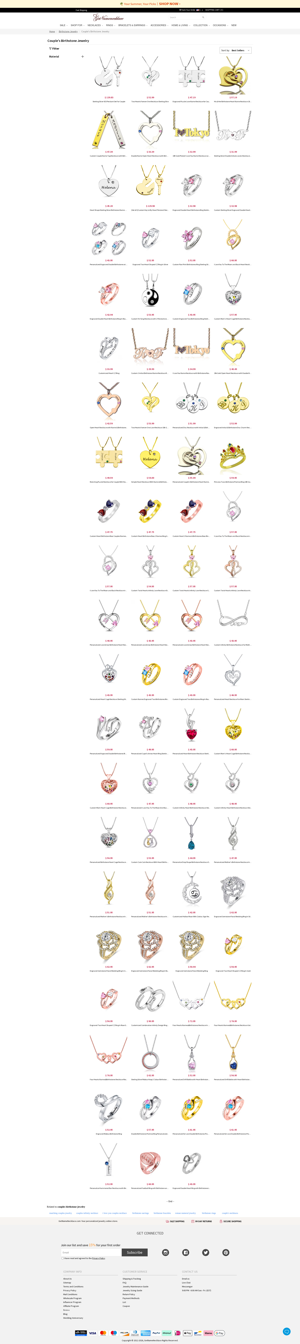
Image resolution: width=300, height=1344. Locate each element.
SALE (63, 25)
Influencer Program (72, 1302)
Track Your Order (188, 10)
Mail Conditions (70, 1294)
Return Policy (129, 1294)
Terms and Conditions (73, 1286)
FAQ (124, 1282)
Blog (65, 1314)
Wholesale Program (72, 1298)
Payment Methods (131, 1298)
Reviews (66, 1310)
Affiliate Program (71, 1306)
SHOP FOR (77, 25)
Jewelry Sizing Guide (132, 1290)
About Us (67, 1278)
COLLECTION (201, 25)
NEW (234, 25)
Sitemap (67, 1282)
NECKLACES (95, 25)
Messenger (187, 1286)
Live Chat (186, 1282)
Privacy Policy (98, 1258)
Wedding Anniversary (73, 1318)
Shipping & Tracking (132, 1278)
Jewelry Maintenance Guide (135, 1286)
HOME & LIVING (180, 25)
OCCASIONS (220, 25)
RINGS (110, 25)
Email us (186, 1278)
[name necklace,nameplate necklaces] (108, 16)
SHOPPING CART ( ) (214, 10)
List (124, 1302)
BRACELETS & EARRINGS (132, 25)
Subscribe (134, 1252)
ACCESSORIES (159, 25)
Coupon (126, 1306)
